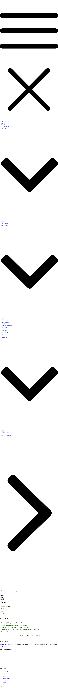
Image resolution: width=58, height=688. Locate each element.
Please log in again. (5, 644)
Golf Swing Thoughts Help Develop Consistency (14, 623)
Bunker (3, 609)
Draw (2, 613)
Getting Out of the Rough (8, 632)
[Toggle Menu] (2, 222)
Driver (3, 615)
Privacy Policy (37, 635)
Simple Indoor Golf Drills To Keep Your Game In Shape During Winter (20, 629)
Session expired (4, 641)
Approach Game (5, 606)
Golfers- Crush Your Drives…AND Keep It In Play (14, 627)
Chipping (3, 611)
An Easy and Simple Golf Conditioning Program (14, 625)
